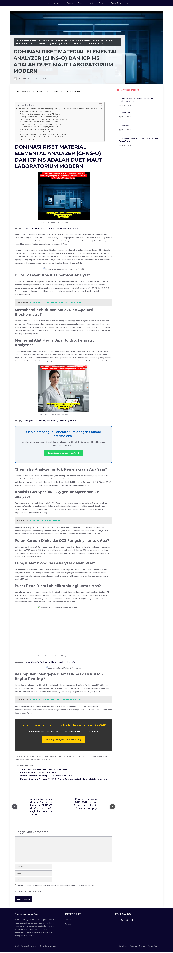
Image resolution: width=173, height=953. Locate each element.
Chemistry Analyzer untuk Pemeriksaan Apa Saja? (40, 122)
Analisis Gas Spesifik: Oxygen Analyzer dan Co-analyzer (42, 124)
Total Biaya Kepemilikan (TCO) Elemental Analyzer (43, 769)
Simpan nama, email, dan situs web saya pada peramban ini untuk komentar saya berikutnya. (56, 885)
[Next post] (112, 806)
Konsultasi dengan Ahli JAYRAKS (64, 453)
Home (47, 3)
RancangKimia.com (23, 91)
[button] (128, 3)
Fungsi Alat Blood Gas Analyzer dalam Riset (37, 129)
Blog (80, 3)
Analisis (68, 919)
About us (133, 946)
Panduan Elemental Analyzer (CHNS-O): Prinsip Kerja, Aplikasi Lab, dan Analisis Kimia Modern (63, 779)
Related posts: (30, 139)
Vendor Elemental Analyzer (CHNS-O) (83, 43)
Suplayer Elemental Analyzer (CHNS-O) (37, 43)
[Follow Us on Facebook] (117, 920)
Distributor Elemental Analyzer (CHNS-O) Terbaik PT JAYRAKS (51, 228)
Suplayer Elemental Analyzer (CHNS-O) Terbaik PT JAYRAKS (50, 420)
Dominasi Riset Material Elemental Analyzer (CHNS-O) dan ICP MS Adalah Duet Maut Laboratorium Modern (60, 109)
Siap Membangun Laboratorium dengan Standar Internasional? (46, 119)
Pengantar (124, 126)
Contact (70, 3)
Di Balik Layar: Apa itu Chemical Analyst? (36, 111)
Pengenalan (125, 113)
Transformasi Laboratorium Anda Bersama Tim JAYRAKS (44, 137)
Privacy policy (153, 946)
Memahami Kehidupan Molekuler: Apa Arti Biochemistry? (42, 114)
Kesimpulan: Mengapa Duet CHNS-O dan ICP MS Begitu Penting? (45, 134)
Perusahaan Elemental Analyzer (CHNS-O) (89, 40)
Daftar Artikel (116, 3)
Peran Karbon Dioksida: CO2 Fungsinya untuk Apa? (40, 127)
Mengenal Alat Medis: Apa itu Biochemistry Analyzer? (41, 117)
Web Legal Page (96, 3)
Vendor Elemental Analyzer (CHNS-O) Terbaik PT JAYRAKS (50, 662)
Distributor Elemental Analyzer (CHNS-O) (39, 40)
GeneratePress (50, 946)
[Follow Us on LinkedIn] (132, 920)
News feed (41, 91)
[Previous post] (14, 806)
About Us (58, 3)
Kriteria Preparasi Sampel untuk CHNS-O (39, 772)
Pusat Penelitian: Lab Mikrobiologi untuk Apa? (38, 132)
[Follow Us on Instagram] (127, 920)
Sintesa (68, 924)
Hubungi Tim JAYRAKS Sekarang (63, 739)
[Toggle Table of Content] (99, 105)
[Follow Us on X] (122, 920)
